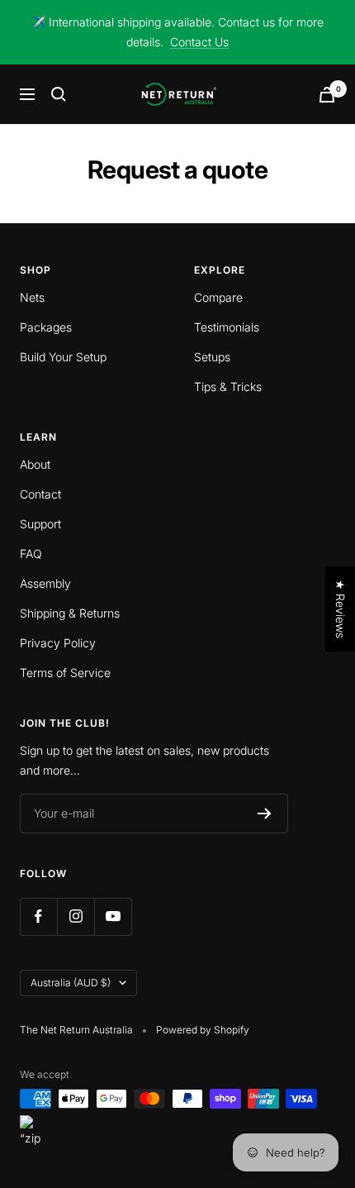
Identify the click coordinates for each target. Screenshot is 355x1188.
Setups (212, 357)
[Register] (265, 813)
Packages (46, 327)
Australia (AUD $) (71, 982)
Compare (218, 297)
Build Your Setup (63, 357)
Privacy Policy (58, 643)
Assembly (45, 583)
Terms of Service (65, 673)
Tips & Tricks (228, 386)
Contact (40, 494)
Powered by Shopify (202, 1029)
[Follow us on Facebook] (38, 916)
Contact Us (199, 42)
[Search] (58, 94)
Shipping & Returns (70, 613)
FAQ (31, 553)
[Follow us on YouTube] (112, 916)
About (35, 464)
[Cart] (327, 95)
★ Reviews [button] (341, 609)
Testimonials (226, 327)
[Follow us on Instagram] (75, 916)
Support (40, 524)
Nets (32, 297)
